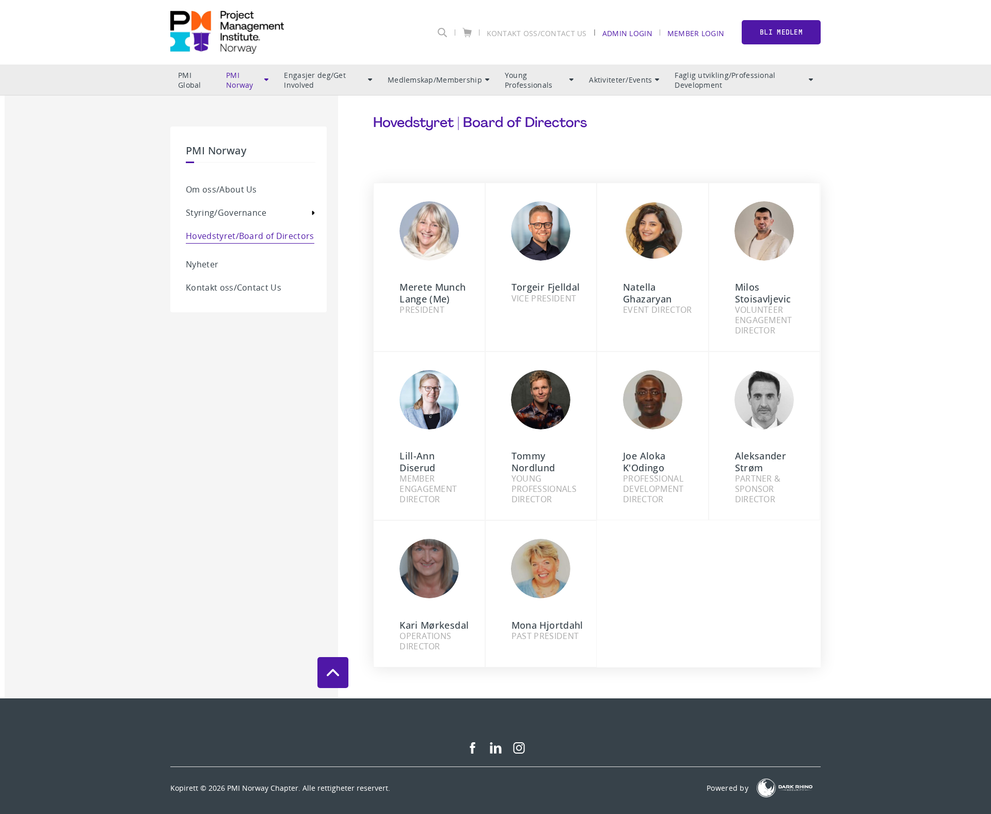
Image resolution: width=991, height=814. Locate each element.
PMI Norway (239, 80)
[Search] (442, 32)
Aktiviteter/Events (620, 80)
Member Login (695, 32)
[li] (495, 751)
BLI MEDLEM (781, 32)
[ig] (519, 751)
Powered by (727, 788)
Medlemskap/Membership (435, 80)
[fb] (472, 751)
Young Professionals (529, 80)
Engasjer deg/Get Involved (314, 80)
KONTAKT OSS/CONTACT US (537, 32)
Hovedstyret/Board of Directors (250, 236)
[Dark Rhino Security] (784, 788)
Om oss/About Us (221, 189)
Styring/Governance (226, 212)
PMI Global (189, 80)
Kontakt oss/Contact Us (233, 287)
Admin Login (627, 32)
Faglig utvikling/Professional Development (725, 80)
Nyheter (202, 264)
